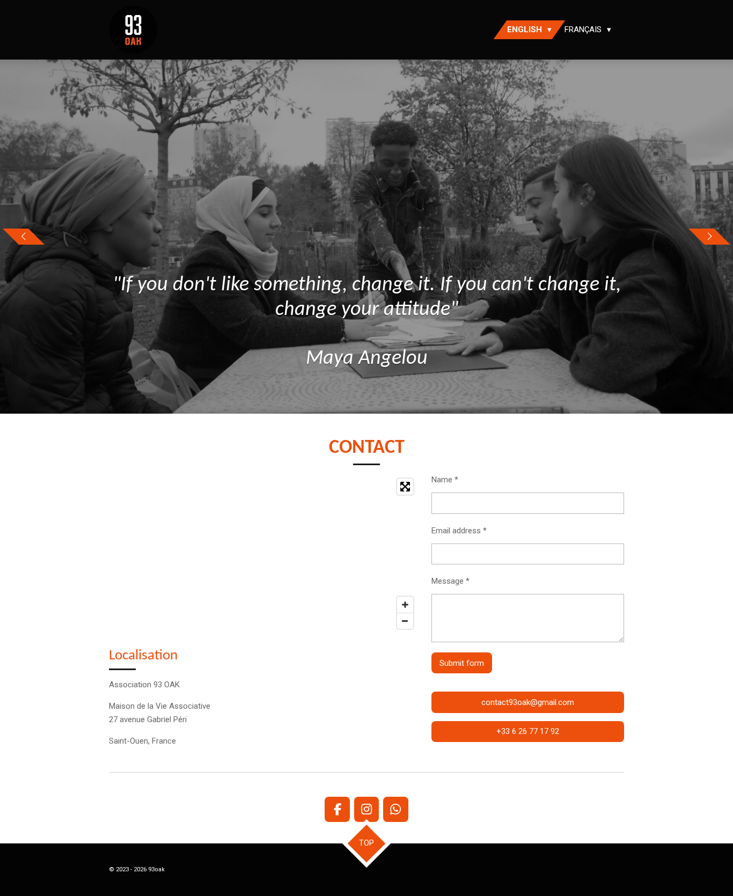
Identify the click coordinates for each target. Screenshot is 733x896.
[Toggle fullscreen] (405, 487)
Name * (444, 479)
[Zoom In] (405, 605)
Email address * (459, 530)
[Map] (264, 553)
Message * (450, 581)
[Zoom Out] (405, 621)
